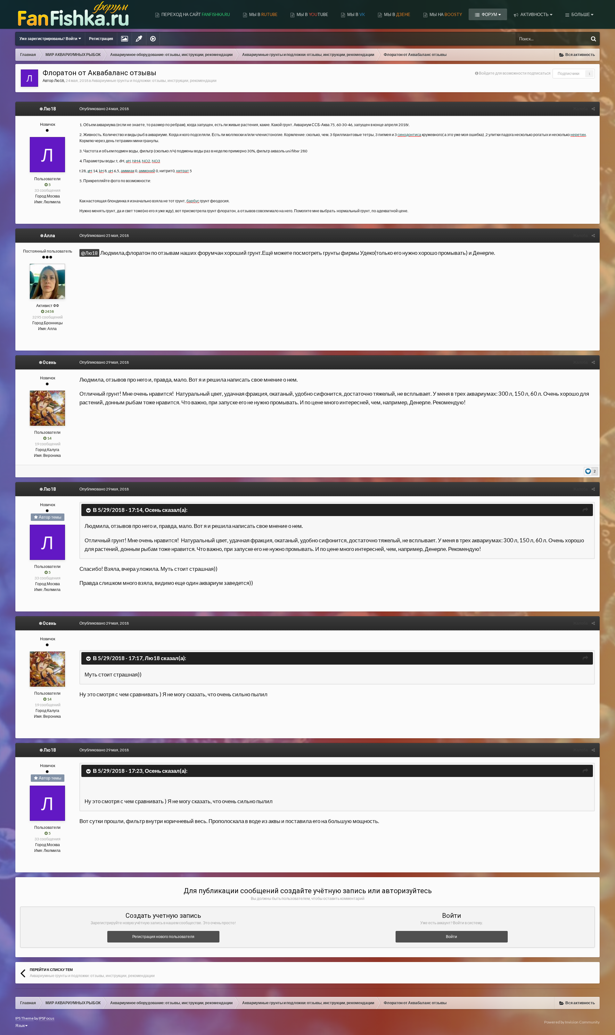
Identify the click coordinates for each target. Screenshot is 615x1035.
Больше (580, 14)
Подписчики (568, 73)
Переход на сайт (195, 14)
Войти (451, 936)
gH (89, 170)
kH (101, 170)
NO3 (156, 160)
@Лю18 (89, 253)
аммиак (127, 170)
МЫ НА (445, 14)
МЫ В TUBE (312, 14)
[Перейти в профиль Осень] (47, 408)
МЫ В (262, 14)
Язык (20, 1025)
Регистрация (101, 38)
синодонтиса (409, 134)
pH (128, 160)
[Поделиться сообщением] (593, 108)
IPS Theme (24, 1018)
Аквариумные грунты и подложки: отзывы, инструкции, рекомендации (154, 80)
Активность (534, 14)
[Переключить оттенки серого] (139, 38)
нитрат (182, 170)
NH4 (136, 160)
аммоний (147, 170)
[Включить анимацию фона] (153, 38)
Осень (49, 362)
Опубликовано (104, 108)
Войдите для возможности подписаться (515, 73)
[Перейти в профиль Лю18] (29, 78)
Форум (489, 14)
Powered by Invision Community (572, 1022)
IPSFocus (46, 1018)
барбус (192, 200)
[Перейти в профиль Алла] (47, 281)
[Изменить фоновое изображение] (124, 38)
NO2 (146, 160)
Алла (49, 235)
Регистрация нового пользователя (163, 936)
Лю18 (59, 80)
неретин (578, 134)
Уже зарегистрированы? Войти (49, 38)
